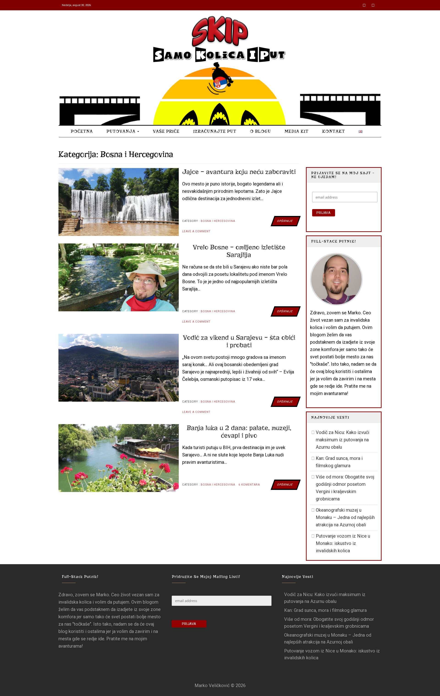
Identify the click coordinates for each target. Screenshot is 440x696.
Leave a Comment (196, 233)
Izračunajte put (214, 131)
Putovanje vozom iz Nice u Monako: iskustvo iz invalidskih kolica (343, 543)
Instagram (373, 3)
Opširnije (284, 221)
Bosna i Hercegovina (218, 221)
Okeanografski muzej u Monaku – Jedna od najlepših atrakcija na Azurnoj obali (345, 517)
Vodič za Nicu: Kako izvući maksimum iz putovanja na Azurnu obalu (342, 440)
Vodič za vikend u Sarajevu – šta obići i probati (239, 341)
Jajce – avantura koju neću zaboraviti (239, 172)
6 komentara (249, 486)
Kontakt (333, 131)
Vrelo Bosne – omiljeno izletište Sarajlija (239, 251)
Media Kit (296, 131)
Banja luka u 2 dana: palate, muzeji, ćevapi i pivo (239, 431)
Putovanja (122, 131)
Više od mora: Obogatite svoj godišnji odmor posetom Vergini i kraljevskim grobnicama (345, 488)
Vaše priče (166, 131)
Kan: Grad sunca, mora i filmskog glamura (339, 462)
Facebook (364, 3)
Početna (82, 131)
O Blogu (260, 131)
